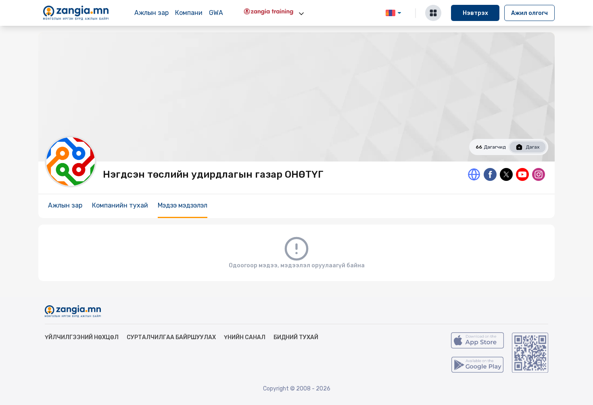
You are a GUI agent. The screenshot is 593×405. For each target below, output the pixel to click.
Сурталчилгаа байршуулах (171, 337)
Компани (189, 13)
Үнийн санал (244, 337)
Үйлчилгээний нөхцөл (82, 337)
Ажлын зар (151, 13)
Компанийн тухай (120, 205)
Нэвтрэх (475, 13)
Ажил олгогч (529, 13)
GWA (216, 13)
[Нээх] (301, 13)
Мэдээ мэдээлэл (182, 205)
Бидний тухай (296, 337)
